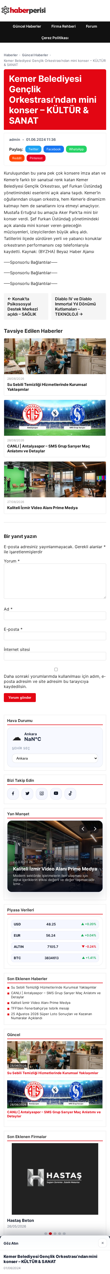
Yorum (12, 561)
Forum (91, 26)
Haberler (11, 55)
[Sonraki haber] (94, 828)
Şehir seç (21, 748)
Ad (8, 609)
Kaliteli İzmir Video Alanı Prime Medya (40, 1003)
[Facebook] (13, 794)
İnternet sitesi (17, 649)
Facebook (54, 149)
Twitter (33, 149)
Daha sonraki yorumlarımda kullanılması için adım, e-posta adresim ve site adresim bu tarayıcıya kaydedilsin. (55, 681)
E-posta (13, 629)
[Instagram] (42, 794)
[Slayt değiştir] (45, 1233)
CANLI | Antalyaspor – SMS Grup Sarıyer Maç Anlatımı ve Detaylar (56, 995)
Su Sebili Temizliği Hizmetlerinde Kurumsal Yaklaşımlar (53, 987)
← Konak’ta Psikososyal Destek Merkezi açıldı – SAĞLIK (22, 306)
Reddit (16, 158)
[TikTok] (70, 794)
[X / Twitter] (27, 794)
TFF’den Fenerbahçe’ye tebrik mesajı (40, 1008)
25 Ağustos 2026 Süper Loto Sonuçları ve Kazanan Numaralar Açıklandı (51, 1016)
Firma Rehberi (63, 26)
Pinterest (36, 158)
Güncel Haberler (27, 26)
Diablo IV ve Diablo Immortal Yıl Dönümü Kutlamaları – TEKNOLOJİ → (75, 306)
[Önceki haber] (83, 828)
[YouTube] (56, 794)
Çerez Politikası (55, 38)
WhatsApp (76, 149)
